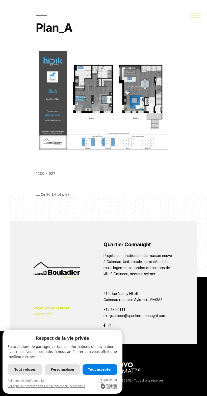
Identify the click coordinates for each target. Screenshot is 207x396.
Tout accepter (100, 369)
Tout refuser (25, 369)
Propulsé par (108, 380)
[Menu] (196, 15)
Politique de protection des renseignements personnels (46, 386)
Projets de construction (123, 255)
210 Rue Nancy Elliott (121, 293)
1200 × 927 (45, 173)
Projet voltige (44, 308)
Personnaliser (62, 369)
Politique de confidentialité (26, 381)
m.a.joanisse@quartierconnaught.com (135, 315)
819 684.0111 (114, 309)
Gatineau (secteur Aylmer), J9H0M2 (133, 299)
